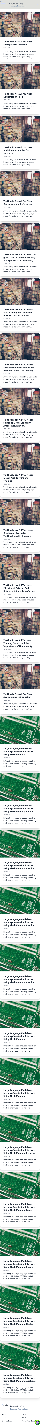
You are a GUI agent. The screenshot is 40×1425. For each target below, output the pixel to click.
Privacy (24, 1417)
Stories (4, 1417)
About (4, 1414)
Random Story (7, 1421)
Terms (24, 1414)
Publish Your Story (28, 1421)
